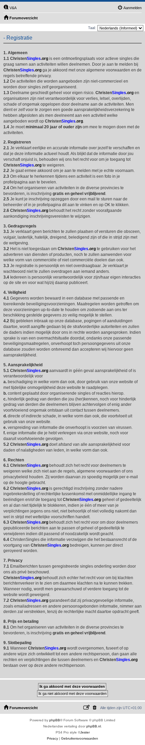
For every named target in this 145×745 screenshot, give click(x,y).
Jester (85, 732)
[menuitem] (10, 8)
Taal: (92, 28)
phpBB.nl (93, 726)
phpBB (54, 720)
